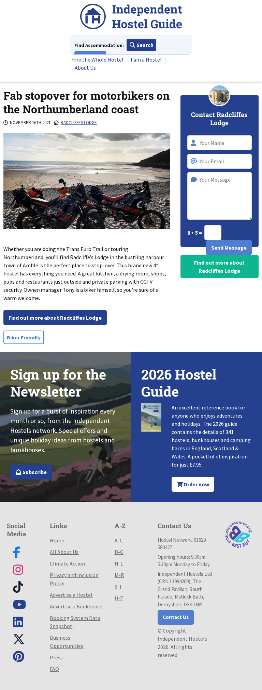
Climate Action (67, 563)
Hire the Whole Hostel (97, 59)
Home (57, 540)
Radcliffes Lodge (79, 122)
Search (144, 44)
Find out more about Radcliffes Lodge (55, 317)
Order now (196, 484)
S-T (118, 586)
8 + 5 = (195, 232)
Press (56, 657)
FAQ (54, 669)
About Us (85, 67)
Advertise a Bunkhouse (76, 606)
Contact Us (176, 617)
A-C (119, 540)
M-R (119, 575)
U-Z (119, 598)
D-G (119, 552)
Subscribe (34, 472)
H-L (119, 563)
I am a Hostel (146, 59)
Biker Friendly (24, 337)
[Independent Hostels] (131, 17)
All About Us (64, 552)
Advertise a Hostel (71, 594)
